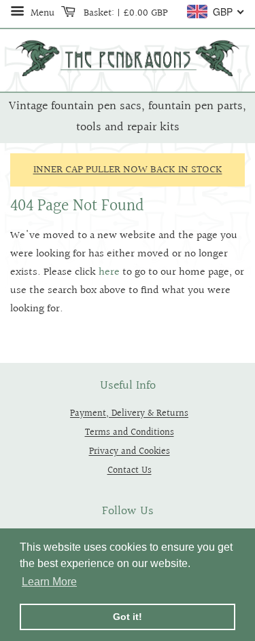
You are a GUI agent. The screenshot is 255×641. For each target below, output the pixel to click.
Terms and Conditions (129, 432)
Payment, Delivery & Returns (129, 413)
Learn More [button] (49, 581)
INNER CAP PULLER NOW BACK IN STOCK (127, 169)
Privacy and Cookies (129, 451)
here (109, 272)
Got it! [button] (127, 616)
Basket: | (124, 13)
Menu (41, 13)
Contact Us (129, 470)
